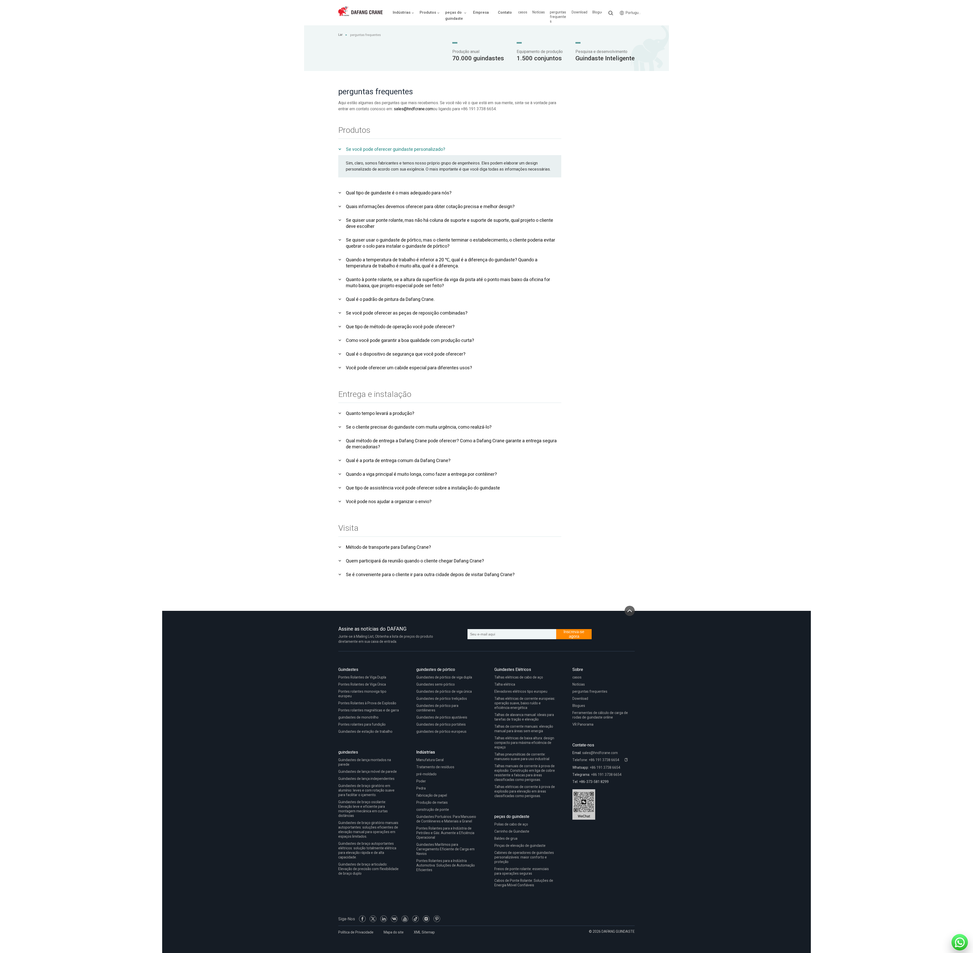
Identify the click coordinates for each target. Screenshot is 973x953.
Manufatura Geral (430, 760)
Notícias (538, 12)
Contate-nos (583, 745)
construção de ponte (432, 809)
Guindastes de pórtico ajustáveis (441, 717)
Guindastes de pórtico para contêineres (437, 708)
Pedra (421, 788)
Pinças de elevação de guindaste (520, 845)
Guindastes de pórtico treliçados (441, 698)
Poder (421, 781)
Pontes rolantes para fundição (362, 724)
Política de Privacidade (355, 932)
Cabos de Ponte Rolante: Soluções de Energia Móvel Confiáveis (523, 883)
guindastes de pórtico (435, 670)
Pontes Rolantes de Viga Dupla (362, 677)
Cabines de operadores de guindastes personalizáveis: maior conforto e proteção (524, 857)
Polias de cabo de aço (511, 824)
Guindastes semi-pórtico (435, 684)
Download (579, 12)
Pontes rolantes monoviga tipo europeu (362, 694)
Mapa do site (394, 932)
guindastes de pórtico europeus (441, 731)
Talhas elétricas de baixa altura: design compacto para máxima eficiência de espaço (524, 743)
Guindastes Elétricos (512, 670)
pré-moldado (426, 774)
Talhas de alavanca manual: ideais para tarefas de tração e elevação (524, 717)
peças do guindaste (511, 817)
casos (522, 12)
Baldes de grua (505, 838)
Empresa (481, 12)
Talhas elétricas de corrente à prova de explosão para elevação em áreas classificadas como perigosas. (524, 791)
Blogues (598, 12)
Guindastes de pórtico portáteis (441, 724)
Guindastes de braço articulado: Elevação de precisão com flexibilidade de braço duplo (368, 869)
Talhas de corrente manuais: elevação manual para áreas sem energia (523, 729)
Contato (505, 12)
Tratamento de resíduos (435, 767)
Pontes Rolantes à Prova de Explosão (367, 703)
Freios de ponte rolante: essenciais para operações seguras (521, 871)
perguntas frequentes (558, 17)
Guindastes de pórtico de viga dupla (444, 677)
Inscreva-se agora (574, 634)
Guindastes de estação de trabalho (365, 731)
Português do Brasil (634, 12)
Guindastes (348, 670)
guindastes (348, 752)
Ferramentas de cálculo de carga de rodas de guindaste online (600, 715)
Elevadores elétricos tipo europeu (520, 691)
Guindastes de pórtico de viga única (444, 691)
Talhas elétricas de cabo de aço (518, 677)
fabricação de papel (431, 795)
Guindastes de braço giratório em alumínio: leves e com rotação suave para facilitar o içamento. (366, 790)
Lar (340, 34)
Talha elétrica (504, 684)
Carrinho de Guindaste (511, 831)
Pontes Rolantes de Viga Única (362, 684)
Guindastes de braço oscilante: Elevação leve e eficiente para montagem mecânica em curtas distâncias (363, 808)
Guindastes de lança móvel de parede (367, 771)
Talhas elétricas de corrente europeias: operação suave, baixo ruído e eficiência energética (524, 703)
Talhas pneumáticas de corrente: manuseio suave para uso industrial (521, 757)
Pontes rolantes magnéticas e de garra (368, 710)
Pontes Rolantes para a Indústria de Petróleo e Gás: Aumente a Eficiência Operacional (445, 833)
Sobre (577, 670)
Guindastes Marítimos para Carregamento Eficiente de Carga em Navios (445, 849)
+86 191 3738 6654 (605, 767)
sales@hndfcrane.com (413, 109)
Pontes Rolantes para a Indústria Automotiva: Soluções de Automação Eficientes (445, 865)
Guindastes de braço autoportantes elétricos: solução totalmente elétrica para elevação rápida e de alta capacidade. (367, 850)
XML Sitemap (424, 932)
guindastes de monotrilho (358, 717)
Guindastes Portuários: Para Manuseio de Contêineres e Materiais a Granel (446, 819)
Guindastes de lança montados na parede (364, 762)
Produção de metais (432, 802)
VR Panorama (582, 724)
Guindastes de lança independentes (366, 778)
